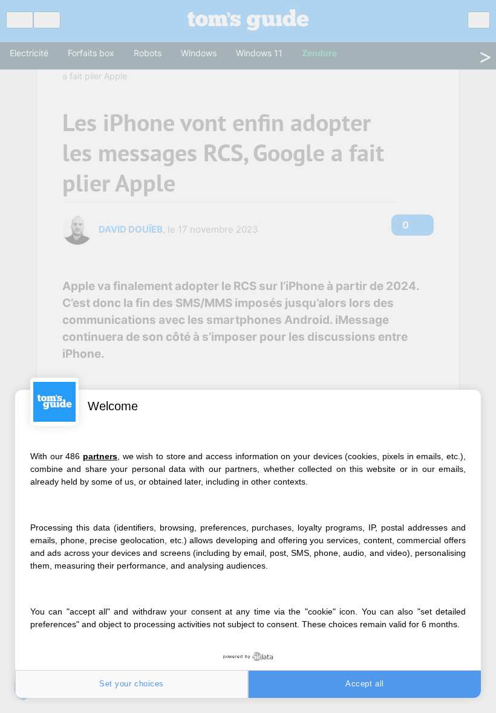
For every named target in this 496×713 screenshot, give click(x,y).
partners (100, 456)
